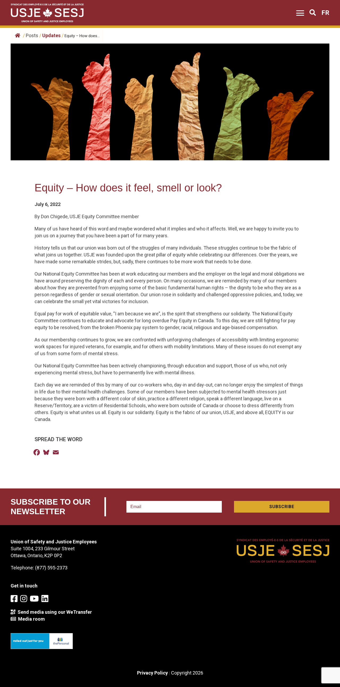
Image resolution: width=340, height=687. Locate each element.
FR (325, 12)
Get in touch (24, 586)
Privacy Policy (152, 673)
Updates (51, 35)
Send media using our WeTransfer (53, 612)
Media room (30, 619)
